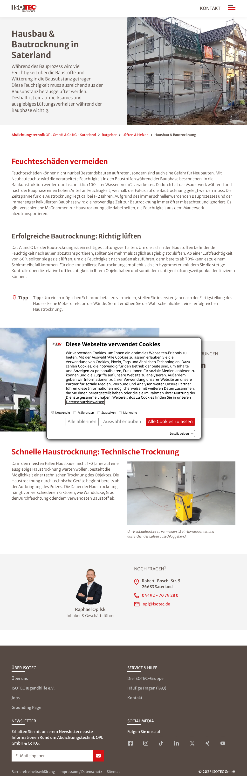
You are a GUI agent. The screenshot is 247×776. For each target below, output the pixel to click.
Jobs (16, 697)
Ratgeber (109, 135)
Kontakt (210, 8)
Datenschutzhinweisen (85, 402)
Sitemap (114, 771)
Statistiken (109, 412)
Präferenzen (85, 412)
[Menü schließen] (231, 8)
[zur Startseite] (24, 8)
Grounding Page (26, 707)
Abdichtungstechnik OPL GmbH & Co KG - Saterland (54, 135)
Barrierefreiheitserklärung (33, 771)
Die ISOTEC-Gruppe (145, 678)
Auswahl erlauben (122, 421)
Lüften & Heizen (136, 135)
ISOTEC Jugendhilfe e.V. (33, 688)
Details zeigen (179, 434)
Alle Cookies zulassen (170, 421)
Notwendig (62, 412)
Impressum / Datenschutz (81, 771)
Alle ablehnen (82, 421)
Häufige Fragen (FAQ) (146, 688)
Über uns (20, 678)
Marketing (130, 412)
